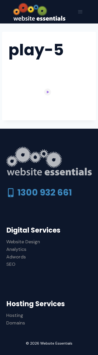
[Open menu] (80, 12)
